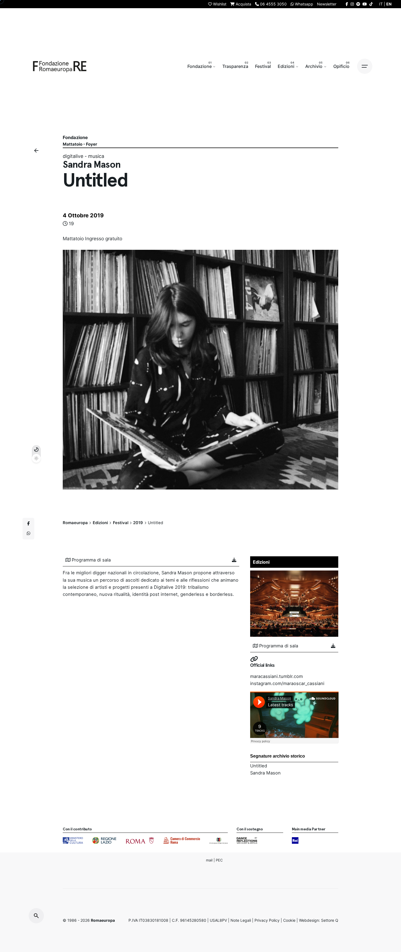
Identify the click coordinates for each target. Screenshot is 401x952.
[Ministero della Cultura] (73, 840)
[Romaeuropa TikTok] (371, 4)
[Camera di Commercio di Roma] (181, 840)
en (388, 4)
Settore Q (329, 920)
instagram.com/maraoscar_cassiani (287, 683)
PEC (219, 860)
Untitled (258, 765)
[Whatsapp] (28, 534)
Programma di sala (91, 560)
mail (209, 860)
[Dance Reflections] (247, 840)
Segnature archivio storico (277, 756)
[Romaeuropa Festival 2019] (294, 574)
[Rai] (295, 840)
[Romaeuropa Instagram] (352, 4)
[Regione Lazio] (104, 840)
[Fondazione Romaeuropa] (60, 66)
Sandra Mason (265, 773)
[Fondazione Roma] (219, 840)
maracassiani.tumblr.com (276, 676)
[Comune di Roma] (140, 840)
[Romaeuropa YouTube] (365, 4)
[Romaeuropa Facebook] (347, 4)
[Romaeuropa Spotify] (358, 4)
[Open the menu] (364, 66)
